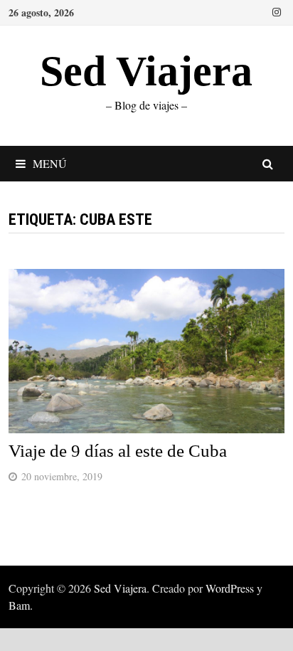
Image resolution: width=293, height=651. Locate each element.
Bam (19, 605)
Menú (50, 163)
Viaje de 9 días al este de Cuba (118, 450)
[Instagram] (276, 10)
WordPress (230, 588)
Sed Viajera (146, 71)
